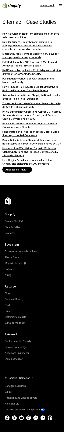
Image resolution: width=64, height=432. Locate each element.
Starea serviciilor (13, 358)
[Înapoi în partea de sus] (8, 201)
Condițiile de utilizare (15, 385)
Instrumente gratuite (15, 316)
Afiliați (8, 274)
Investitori (10, 233)
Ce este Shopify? (14, 221)
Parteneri (9, 269)
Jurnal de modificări (15, 322)
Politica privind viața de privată (21, 397)
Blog (7, 293)
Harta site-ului (12, 403)
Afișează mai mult (15, 169)
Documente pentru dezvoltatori (21, 251)
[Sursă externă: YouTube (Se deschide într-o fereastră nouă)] (21, 417)
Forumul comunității (15, 347)
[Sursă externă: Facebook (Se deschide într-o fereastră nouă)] (7, 417)
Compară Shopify (14, 299)
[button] (60, 5)
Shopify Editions (13, 227)
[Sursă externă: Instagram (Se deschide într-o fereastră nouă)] (28, 417)
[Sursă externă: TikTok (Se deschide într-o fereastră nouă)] (35, 417)
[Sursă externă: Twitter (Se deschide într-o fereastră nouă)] (14, 417)
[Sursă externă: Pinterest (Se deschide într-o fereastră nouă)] (50, 417)
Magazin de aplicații (15, 263)
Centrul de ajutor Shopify (18, 341)
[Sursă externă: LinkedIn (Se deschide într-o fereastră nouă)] (42, 417)
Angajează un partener (17, 352)
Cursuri (8, 311)
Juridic (8, 391)
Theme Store (12, 257)
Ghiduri (8, 305)
